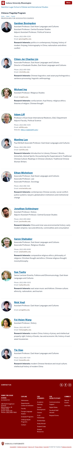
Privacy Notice (39, 447)
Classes (39, 412)
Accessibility (13, 447)
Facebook (65, 385)
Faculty (23, 408)
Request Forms (54, 415)
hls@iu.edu (9, 411)
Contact (23, 425)
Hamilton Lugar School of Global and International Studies (24, 7)
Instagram (69, 385)
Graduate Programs (27, 417)
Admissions (24, 400)
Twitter (61, 385)
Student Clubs (41, 426)
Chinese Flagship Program (13, 13)
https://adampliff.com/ (29, 130)
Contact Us (6, 385)
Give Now (67, 405)
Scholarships (41, 420)
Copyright (46, 447)
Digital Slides (53, 407)
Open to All (31, 447)
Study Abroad (41, 423)
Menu (68, 3)
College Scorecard (22, 447)
